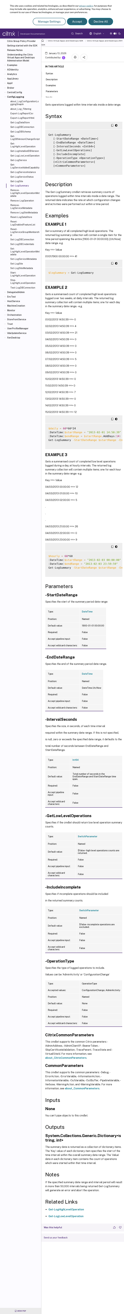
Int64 (75, 760)
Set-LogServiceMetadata (23, 259)
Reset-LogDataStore (21, 217)
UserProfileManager (17, 328)
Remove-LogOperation (22, 200)
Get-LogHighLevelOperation (23, 145)
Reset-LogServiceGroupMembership (24, 232)
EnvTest (11, 296)
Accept (77, 21)
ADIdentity (12, 69)
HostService (13, 301)
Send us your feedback (56, 1237)
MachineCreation (16, 305)
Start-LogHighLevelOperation (23, 274)
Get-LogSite (16, 181)
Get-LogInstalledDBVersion (24, 151)
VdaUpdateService (16, 333)
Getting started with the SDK (22, 45)
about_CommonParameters (82, 1088)
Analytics (12, 74)
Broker (10, 88)
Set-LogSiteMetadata (21, 268)
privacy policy (86, 6)
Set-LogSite (16, 263)
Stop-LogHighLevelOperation (23, 281)
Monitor (11, 310)
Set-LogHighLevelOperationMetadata (25, 251)
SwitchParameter (87, 836)
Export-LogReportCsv (21, 113)
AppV (10, 83)
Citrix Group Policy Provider (21, 41)
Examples (12, 65)
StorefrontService (16, 319)
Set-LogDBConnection (22, 239)
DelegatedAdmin (16, 292)
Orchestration (14, 315)
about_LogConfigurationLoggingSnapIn (24, 103)
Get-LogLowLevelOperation (25, 155)
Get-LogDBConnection (22, 127)
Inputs (49, 97)
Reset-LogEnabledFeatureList (22, 223)
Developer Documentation (27, 34)
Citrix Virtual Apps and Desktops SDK (65, 41)
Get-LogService (18, 160)
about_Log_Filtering (20, 109)
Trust (10, 324)
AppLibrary (12, 78)
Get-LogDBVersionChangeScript (25, 137)
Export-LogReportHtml (22, 118)
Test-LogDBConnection (22, 287)
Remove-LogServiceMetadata (21, 206)
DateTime (87, 611)
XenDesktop (13, 337)
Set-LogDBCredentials (22, 244)
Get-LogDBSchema (20, 131)
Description (52, 79)
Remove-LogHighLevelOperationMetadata (25, 193)
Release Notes (15, 50)
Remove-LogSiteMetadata (24, 212)
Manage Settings (49, 21)
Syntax (49, 73)
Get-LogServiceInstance (23, 172)
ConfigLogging (15, 97)
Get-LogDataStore (20, 122)
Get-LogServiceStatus (22, 177)
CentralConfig (14, 92)
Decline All (101, 21)
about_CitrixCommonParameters (66, 1057)
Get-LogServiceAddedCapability (24, 166)
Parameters (52, 91)
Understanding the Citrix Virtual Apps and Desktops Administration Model (21, 57)
